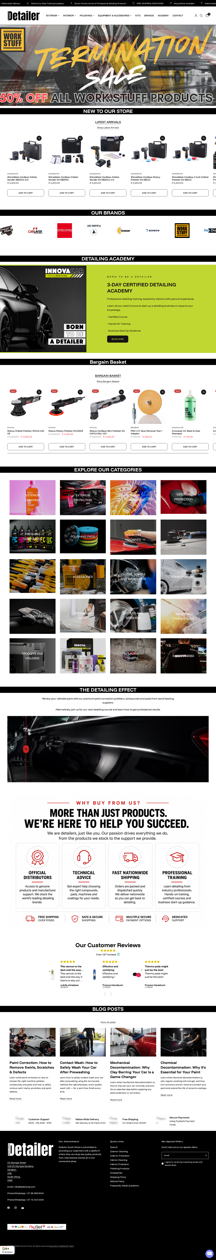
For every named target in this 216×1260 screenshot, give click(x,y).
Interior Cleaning (118, 1160)
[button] (117, 339)
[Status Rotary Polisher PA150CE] (66, 405)
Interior (68, 15)
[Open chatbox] (209, 1254)
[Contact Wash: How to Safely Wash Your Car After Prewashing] (83, 1042)
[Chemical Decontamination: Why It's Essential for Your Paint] (184, 1042)
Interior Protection (119, 1164)
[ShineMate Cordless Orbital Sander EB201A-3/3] (25, 151)
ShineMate (12, 174)
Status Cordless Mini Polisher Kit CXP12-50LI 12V (107, 432)
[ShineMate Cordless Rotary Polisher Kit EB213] (149, 151)
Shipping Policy (118, 1177)
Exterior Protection (119, 1155)
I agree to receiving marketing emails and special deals (183, 1163)
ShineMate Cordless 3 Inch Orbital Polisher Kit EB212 (190, 178)
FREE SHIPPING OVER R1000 (102, 3)
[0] (206, 15)
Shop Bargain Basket (108, 381)
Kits (137, 15)
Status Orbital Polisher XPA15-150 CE (25, 432)
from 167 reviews (106, 954)
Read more (16, 1098)
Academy (163, 15)
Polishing (86, 15)
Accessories (116, 1172)
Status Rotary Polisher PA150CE (65, 431)
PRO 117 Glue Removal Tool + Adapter (147, 432)
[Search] (201, 15)
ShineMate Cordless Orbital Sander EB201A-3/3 (22, 178)
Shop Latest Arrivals (108, 127)
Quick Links (117, 1141)
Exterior (51, 15)
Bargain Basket (108, 375)
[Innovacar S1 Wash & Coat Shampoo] (190, 405)
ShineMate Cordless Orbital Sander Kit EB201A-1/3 (104, 178)
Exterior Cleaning (119, 1151)
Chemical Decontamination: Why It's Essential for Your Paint (183, 1067)
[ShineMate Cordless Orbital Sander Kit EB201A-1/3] (108, 151)
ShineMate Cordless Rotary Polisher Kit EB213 (145, 178)
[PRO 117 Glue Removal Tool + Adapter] (149, 405)
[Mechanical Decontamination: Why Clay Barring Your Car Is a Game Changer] (133, 1042)
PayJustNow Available (136, 3)
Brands (149, 15)
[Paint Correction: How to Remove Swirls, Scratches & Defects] (33, 1042)
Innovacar (177, 428)
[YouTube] (24, 1208)
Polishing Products (119, 1168)
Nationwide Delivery (166, 3)
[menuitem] (52, 15)
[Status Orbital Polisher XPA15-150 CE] (25, 405)
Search (114, 1147)
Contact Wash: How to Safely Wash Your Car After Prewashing (79, 1067)
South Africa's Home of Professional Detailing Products (53, 3)
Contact (178, 15)
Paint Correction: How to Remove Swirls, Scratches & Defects (32, 1067)
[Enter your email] (206, 1155)
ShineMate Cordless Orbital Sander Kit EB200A (63, 178)
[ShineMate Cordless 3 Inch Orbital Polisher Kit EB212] (190, 151)
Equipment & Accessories (113, 15)
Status (11, 428)
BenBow (135, 428)
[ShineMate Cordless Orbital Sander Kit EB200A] (66, 151)
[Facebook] (10, 1207)
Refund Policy (117, 1181)
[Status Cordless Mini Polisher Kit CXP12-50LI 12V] (108, 405)
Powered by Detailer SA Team (61, 1246)
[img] (108, 950)
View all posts (108, 1022)
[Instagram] (17, 1207)
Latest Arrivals (108, 122)
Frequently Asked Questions (124, 1185)
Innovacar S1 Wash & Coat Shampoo (186, 432)
